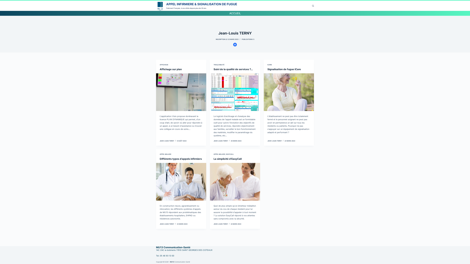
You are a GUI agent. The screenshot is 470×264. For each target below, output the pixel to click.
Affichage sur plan (171, 69)
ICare (269, 65)
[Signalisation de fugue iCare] (289, 92)
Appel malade (165, 154)
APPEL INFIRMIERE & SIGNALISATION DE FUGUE (201, 4)
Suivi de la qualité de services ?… (233, 69)
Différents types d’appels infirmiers (181, 158)
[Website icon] (235, 44)
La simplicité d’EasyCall (228, 158)
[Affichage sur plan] (181, 92)
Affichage (164, 65)
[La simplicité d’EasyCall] (235, 182)
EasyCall (230, 154)
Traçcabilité (219, 65)
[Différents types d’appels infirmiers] (181, 182)
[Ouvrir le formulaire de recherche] (313, 6)
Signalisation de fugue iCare (284, 69)
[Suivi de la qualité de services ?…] (235, 92)
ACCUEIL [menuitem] (235, 13)
